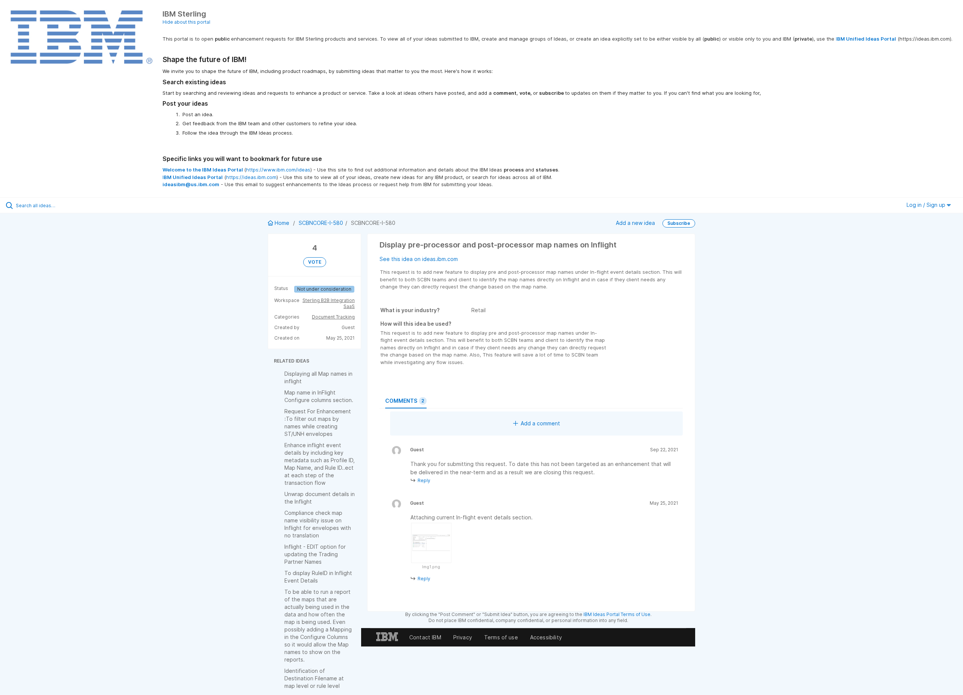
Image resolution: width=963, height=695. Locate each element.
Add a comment (540, 423)
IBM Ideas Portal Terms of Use (616, 614)
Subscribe (678, 223)
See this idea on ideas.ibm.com (419, 259)
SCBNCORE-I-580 (321, 223)
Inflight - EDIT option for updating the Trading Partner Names (315, 554)
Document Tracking (333, 317)
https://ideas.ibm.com (251, 177)
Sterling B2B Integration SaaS (328, 303)
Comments (404, 401)
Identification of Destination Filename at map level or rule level (314, 678)
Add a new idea (635, 223)
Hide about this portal (186, 22)
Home (282, 223)
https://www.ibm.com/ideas (278, 170)
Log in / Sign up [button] (927, 205)
